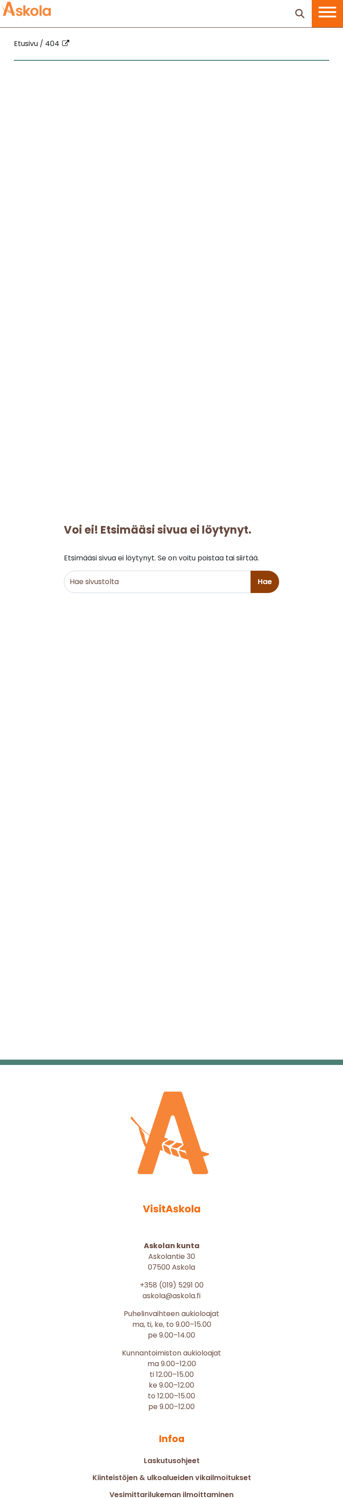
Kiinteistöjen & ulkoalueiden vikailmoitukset (171, 1478)
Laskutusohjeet (172, 1461)
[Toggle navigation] (327, 13)
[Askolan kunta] (26, 9)
